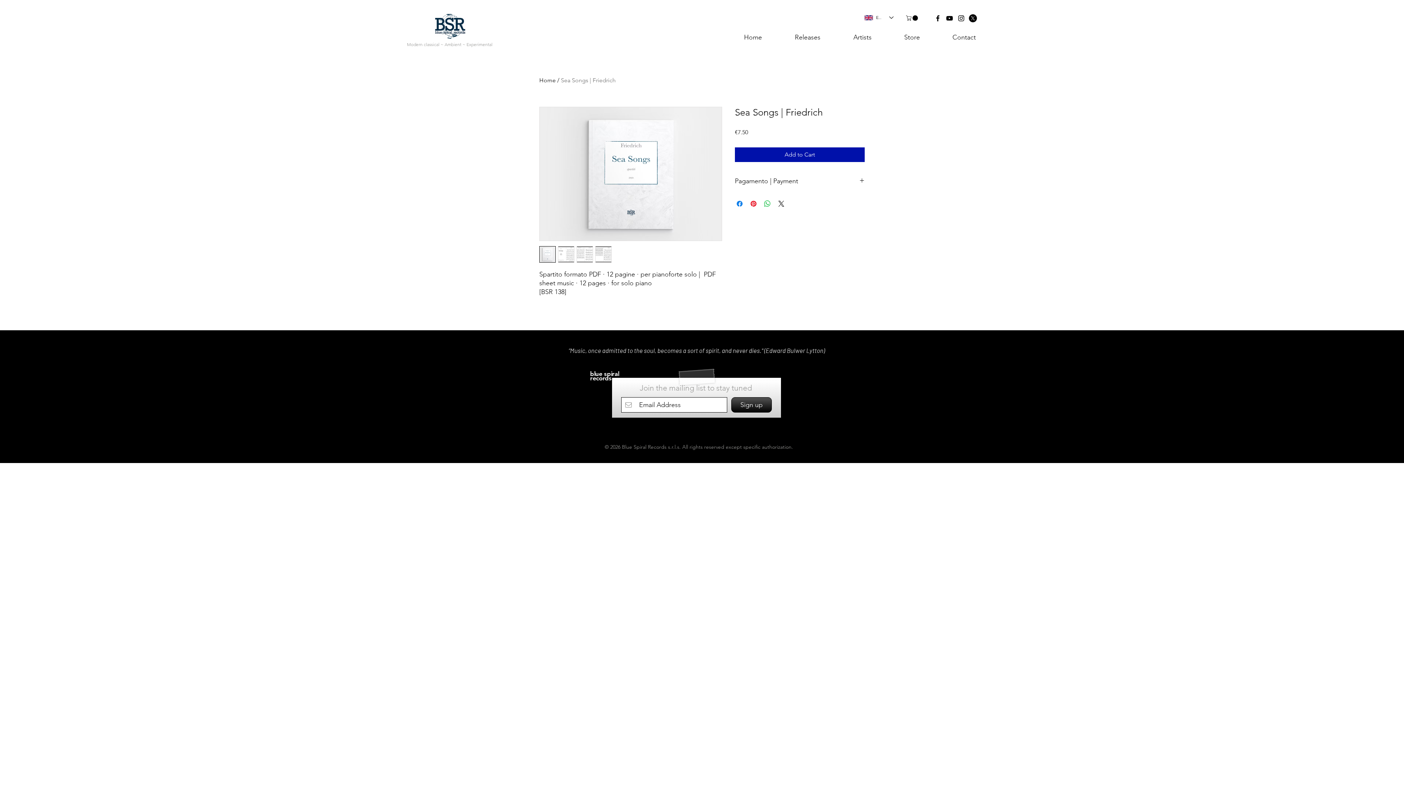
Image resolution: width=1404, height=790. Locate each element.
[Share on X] (781, 203)
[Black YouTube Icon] (950, 18)
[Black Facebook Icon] (938, 18)
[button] (912, 18)
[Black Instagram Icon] (961, 18)
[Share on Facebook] (739, 203)
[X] (973, 18)
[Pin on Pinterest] (753, 203)
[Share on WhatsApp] (767, 203)
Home (547, 80)
